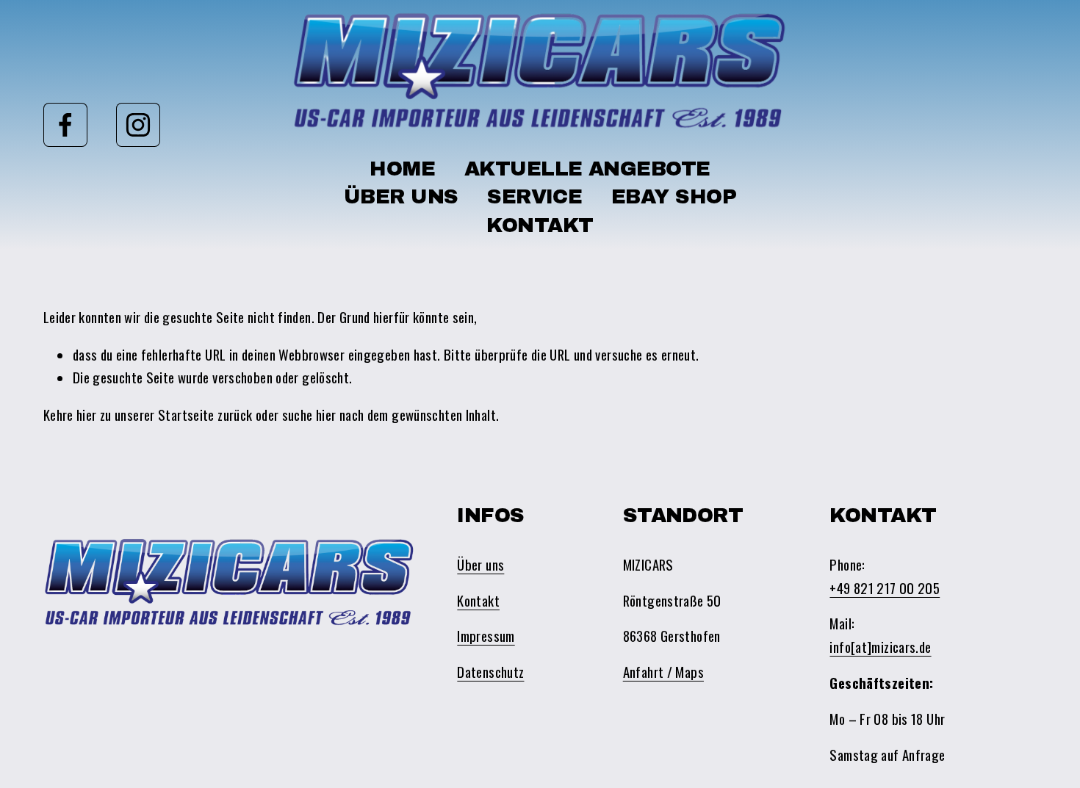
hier (86, 414)
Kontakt (539, 225)
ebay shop (673, 197)
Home (402, 169)
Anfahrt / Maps (663, 672)
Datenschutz (490, 672)
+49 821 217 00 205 (884, 588)
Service (534, 197)
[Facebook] (65, 125)
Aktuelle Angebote (587, 169)
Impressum (485, 636)
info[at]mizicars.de (880, 647)
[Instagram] (138, 125)
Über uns (401, 197)
